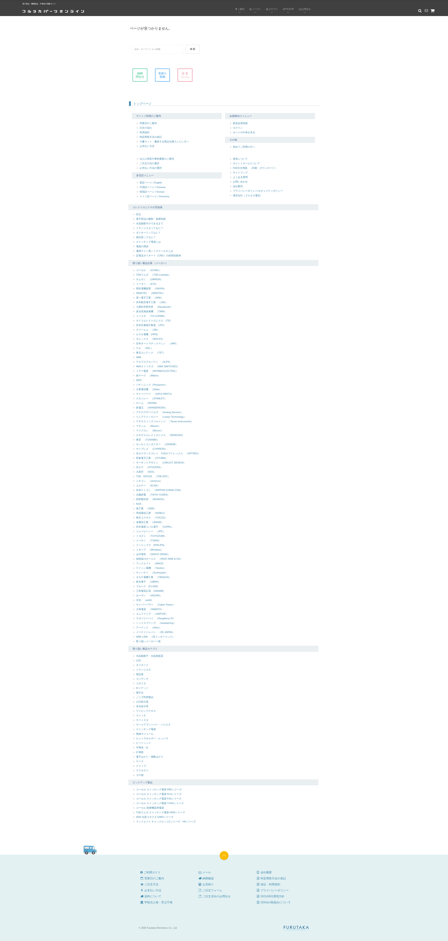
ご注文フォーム (212, 890)
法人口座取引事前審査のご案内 (157, 158)
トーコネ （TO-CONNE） (151, 316)
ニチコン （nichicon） (149, 480)
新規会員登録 (240, 123)
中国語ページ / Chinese (153, 187)
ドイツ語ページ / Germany (154, 196)
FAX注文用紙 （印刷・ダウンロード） (255, 168)
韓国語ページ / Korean (152, 191)
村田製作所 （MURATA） (151, 499)
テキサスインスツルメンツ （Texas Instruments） (164, 421)
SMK (138, 357)
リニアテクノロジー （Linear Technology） (161, 416)
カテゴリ (270, 6)
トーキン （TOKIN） (148, 540)
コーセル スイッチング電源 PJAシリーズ (158, 798)
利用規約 (144, 132)
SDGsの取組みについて (275, 902)
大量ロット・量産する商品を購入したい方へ (164, 141)
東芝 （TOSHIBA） (147, 439)
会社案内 (238, 186)
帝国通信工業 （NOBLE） (151, 513)
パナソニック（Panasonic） (151, 384)
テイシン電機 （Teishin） (151, 568)
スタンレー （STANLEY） (151, 398)
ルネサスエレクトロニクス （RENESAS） (160, 435)
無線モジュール (144, 733)
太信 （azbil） (144, 600)
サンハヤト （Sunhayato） (152, 572)
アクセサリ (142, 770)
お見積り (208, 884)
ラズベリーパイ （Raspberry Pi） (155, 618)
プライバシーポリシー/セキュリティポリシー (258, 190)
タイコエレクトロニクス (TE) (153, 320)
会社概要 (266, 872)
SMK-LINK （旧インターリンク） (155, 636)
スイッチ (141, 715)
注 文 (185, 75)
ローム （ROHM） (147, 403)
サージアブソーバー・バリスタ (153, 724)
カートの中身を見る (244, 132)
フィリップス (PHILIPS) (150, 545)
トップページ (142, 103)
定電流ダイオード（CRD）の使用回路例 (158, 255)
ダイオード (142, 665)
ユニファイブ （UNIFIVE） (152, 613)
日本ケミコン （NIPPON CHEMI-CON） (159, 490)
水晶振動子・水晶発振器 (149, 655)
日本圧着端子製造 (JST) (150, 325)
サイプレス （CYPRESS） (151, 448)
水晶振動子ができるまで (149, 223)
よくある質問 (240, 177)
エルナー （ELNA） (148, 485)
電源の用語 (142, 246)
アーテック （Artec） (149, 627)
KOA (138, 503)
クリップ (141, 765)
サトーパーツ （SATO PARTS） (154, 393)
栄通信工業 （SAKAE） (150, 522)
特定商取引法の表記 (151, 137)
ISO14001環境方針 (272, 896)
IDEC (139, 380)
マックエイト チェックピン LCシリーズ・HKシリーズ (166, 821)
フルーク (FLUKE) (147, 586)
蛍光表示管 (142, 706)
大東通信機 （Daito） (149, 389)
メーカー (254, 6)
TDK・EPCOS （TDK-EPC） (153, 476)
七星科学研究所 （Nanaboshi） (154, 306)
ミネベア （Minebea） (149, 549)
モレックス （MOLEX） (150, 338)
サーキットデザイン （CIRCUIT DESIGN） (161, 462)
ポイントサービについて (246, 163)
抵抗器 (139, 674)
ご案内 (241, 9)
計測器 (139, 752)
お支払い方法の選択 (151, 168)
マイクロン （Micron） (149, 430)
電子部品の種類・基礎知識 (151, 218)
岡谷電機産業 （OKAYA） (151, 288)
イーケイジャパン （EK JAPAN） (155, 632)
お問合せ (303, 6)
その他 (139, 775)
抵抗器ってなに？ (146, 237)
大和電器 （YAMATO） (149, 609)
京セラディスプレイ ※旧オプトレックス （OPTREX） (168, 453)
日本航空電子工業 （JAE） (152, 302)
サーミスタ (142, 720)
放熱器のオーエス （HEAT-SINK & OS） (159, 558)
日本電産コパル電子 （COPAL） (155, 526)
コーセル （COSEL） (149, 270)
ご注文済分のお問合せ (216, 896)
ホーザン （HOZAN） (149, 595)
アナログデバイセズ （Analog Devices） (159, 412)
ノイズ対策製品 (144, 697)
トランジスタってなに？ (149, 228)
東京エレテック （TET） (150, 352)
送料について (152, 896)
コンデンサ (142, 678)
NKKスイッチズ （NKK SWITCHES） (157, 366)
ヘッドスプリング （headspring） (156, 623)
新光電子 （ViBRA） (148, 581)
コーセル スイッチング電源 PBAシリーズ (159, 789)
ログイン (238, 127)
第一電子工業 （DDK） (149, 297)
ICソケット (142, 688)
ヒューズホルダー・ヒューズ (152, 738)
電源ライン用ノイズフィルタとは (154, 251)
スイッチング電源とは (148, 241)
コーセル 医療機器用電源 (150, 807)
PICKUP (289, 9)
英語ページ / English (151, 182)
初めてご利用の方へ (244, 146)
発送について (240, 158)
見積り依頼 (162, 75)
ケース (139, 761)
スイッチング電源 (146, 729)
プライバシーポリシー (274, 890)
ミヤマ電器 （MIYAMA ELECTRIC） (157, 371)
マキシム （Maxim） (148, 426)
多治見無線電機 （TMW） (151, 311)
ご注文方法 (149, 884)
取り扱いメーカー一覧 (148, 641)
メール (204, 872)
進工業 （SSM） (146, 508)
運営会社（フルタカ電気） (247, 195)
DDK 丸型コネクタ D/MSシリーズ (154, 817)
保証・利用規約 (270, 884)
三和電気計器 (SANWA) (150, 590)
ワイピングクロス (146, 710)
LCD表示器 (142, 701)
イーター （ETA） (147, 283)
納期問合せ (140, 75)
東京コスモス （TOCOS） (151, 517)
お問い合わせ (240, 181)
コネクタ (141, 683)
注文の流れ (146, 127)
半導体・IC (142, 747)
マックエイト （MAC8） (150, 563)
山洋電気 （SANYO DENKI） (153, 554)
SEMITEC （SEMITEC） (150, 293)
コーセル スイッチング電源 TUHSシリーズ (160, 803)
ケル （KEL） (144, 348)
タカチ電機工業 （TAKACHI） (153, 577)
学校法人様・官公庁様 (158, 902)
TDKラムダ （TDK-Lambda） (153, 274)
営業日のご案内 (148, 123)
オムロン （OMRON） (149, 279)
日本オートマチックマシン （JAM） (157, 343)
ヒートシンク (143, 743)
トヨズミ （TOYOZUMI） (151, 535)
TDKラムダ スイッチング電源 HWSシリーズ (160, 812)
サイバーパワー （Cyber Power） (155, 604)
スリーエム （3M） (147, 329)
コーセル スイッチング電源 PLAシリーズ (158, 794)
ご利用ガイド (152, 872)
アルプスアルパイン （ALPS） (154, 361)
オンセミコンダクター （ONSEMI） (157, 444)
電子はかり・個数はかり (149, 756)
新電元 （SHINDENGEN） (151, 407)
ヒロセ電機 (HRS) (147, 334)
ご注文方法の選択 (149, 163)
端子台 (139, 692)
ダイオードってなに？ (148, 232)
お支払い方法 (147, 146)
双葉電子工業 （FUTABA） (152, 458)
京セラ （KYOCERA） (149, 467)
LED (138, 660)
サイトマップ (240, 172)
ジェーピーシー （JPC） (150, 531)
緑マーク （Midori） (148, 375)
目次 (138, 214)
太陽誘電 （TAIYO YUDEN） (153, 494)
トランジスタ (143, 669)
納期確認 (208, 878)
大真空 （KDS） (146, 471)
